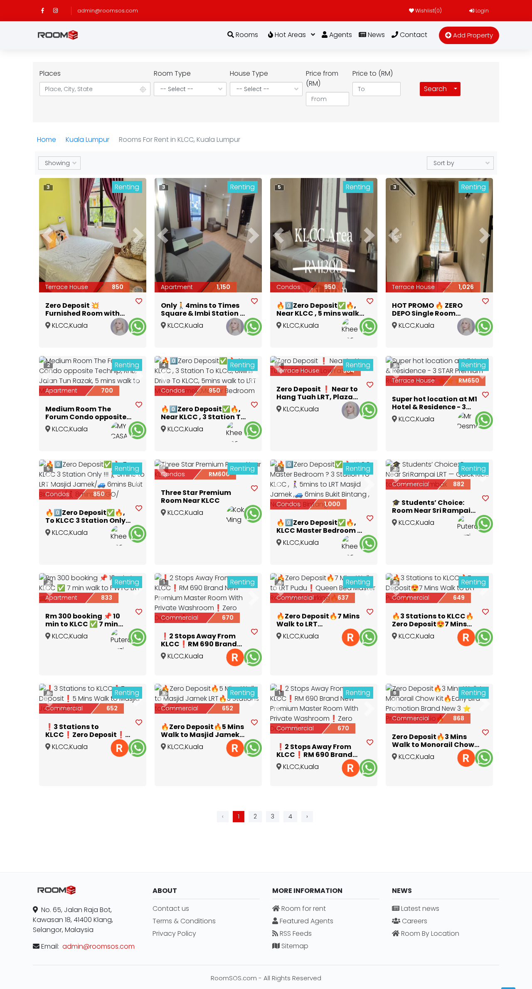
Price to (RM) (372, 73)
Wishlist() (428, 10)
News (375, 35)
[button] (47, 235)
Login (481, 10)
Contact (412, 35)
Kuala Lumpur (87, 139)
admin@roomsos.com (107, 11)
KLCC (60, 325)
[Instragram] (59, 11)
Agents (340, 35)
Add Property (472, 35)
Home (46, 139)
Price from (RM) (322, 78)
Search (435, 89)
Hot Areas (289, 35)
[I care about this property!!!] (138, 302)
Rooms (246, 35)
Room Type (172, 73)
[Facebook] (47, 11)
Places (50, 73)
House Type (249, 73)
